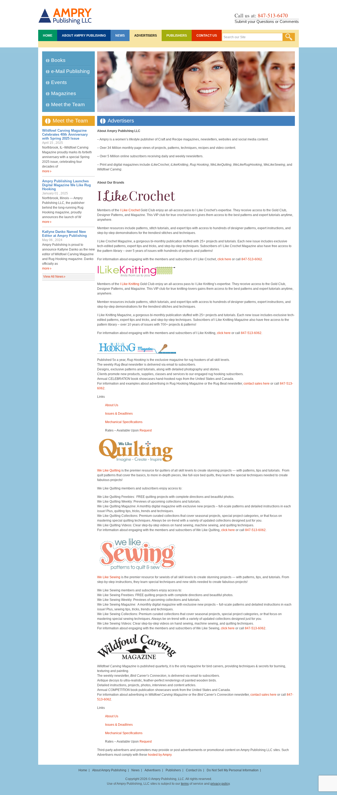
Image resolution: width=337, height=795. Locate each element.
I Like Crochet (130, 210)
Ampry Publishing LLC (65, 13)
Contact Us (206, 35)
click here (224, 259)
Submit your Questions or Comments (267, 21)
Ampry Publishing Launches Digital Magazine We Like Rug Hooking (66, 185)
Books (58, 60)
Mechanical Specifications (123, 422)
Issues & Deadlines (119, 413)
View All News (53, 276)
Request (146, 430)
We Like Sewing (108, 577)
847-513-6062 (251, 259)
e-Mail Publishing (70, 71)
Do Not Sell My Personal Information (233, 770)
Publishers (176, 35)
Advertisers (145, 35)
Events (59, 82)
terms (185, 784)
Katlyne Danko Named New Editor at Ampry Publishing (64, 234)
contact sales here (257, 383)
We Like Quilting (109, 470)
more (45, 171)
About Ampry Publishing (84, 35)
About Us (111, 405)
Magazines (63, 93)
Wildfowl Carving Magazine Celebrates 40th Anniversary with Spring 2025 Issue (65, 134)
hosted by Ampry (159, 755)
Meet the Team (68, 104)
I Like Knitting (129, 284)
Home (47, 35)
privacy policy (220, 784)
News (120, 35)
